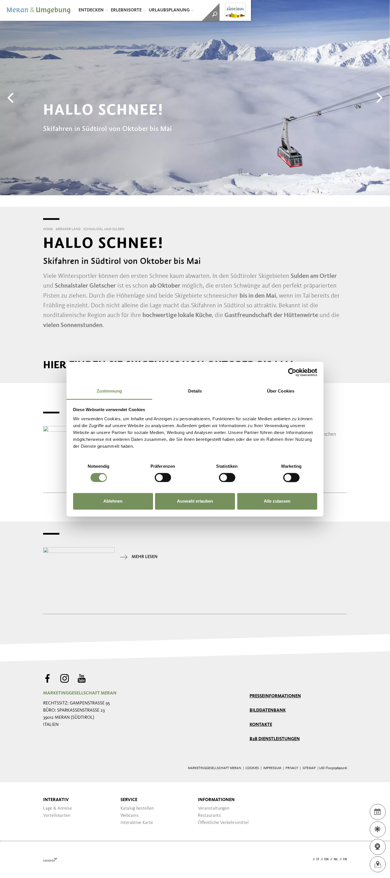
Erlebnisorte (126, 10)
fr (345, 859)
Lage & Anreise (57, 808)
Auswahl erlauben (195, 501)
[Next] (378, 97)
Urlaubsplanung (169, 10)
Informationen (216, 800)
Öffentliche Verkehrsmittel (223, 823)
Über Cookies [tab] (280, 391)
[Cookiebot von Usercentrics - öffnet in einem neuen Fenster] (292, 372)
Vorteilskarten (56, 815)
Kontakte (261, 724)
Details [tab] (195, 391)
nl (336, 859)
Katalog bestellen (137, 808)
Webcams (129, 815)
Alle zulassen (277, 501)
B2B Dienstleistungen (275, 739)
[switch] (163, 477)
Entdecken (91, 10)
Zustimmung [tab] (109, 391)
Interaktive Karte (136, 823)
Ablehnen (112, 501)
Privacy (292, 768)
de (309, 859)
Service (128, 800)
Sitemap (309, 768)
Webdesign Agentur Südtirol (50, 859)
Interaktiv (56, 800)
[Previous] (11, 97)
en (326, 859)
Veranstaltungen (213, 808)
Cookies (252, 768)
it (317, 859)
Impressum (272, 768)
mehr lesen (145, 557)
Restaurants (209, 815)
